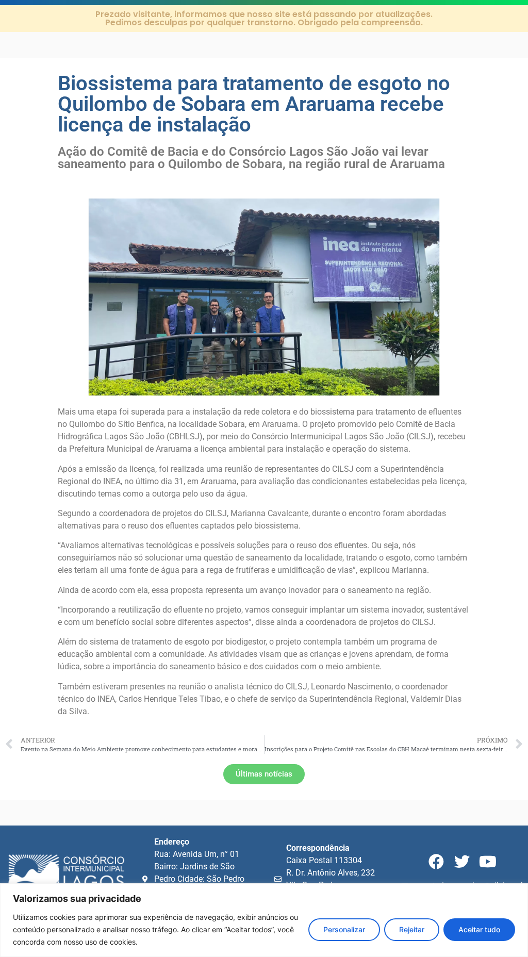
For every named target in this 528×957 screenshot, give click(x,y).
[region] (264, 920)
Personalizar (344, 929)
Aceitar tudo (479, 929)
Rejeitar (411, 929)
